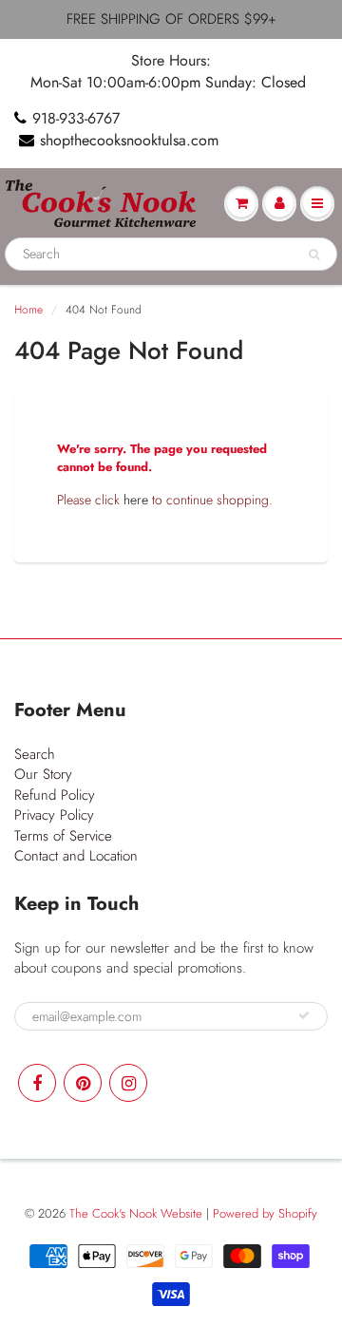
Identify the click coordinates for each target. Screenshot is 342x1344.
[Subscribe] (304, 1015)
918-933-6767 (76, 118)
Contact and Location (76, 855)
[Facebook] (37, 1083)
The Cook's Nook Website (135, 1213)
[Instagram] (128, 1083)
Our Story (43, 774)
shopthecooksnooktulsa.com (129, 140)
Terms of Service (63, 835)
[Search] (314, 254)
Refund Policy (54, 795)
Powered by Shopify (265, 1213)
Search (34, 754)
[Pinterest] (83, 1083)
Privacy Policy (54, 815)
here (136, 499)
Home (28, 309)
